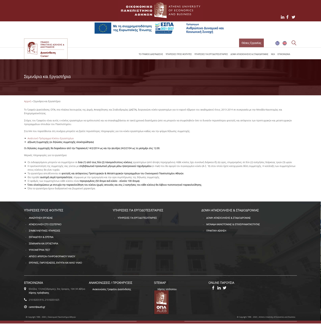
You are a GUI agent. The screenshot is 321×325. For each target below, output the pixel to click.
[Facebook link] (214, 288)
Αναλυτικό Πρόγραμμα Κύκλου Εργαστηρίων (51, 138)
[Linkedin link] (220, 288)
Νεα (273, 54)
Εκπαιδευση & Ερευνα (41, 237)
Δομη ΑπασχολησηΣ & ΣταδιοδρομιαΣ (249, 54)
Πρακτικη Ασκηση (216, 230)
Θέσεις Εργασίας (251, 43)
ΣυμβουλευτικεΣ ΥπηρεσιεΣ (44, 230)
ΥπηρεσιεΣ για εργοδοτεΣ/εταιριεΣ (211, 54)
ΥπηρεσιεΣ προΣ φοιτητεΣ (179, 54)
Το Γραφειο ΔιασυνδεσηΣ (151, 54)
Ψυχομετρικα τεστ (39, 249)
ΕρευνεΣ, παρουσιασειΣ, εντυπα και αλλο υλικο (55, 262)
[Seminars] (285, 44)
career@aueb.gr (37, 306)
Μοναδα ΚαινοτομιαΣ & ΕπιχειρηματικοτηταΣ (233, 224)
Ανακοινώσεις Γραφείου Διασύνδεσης (111, 289)
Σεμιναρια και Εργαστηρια (43, 243)
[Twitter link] (225, 288)
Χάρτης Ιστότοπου (167, 289)
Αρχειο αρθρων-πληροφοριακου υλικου (52, 256)
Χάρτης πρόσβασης (39, 292)
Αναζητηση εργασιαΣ (41, 217)
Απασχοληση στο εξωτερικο (45, 224)
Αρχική (27, 101)
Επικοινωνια (284, 54)
